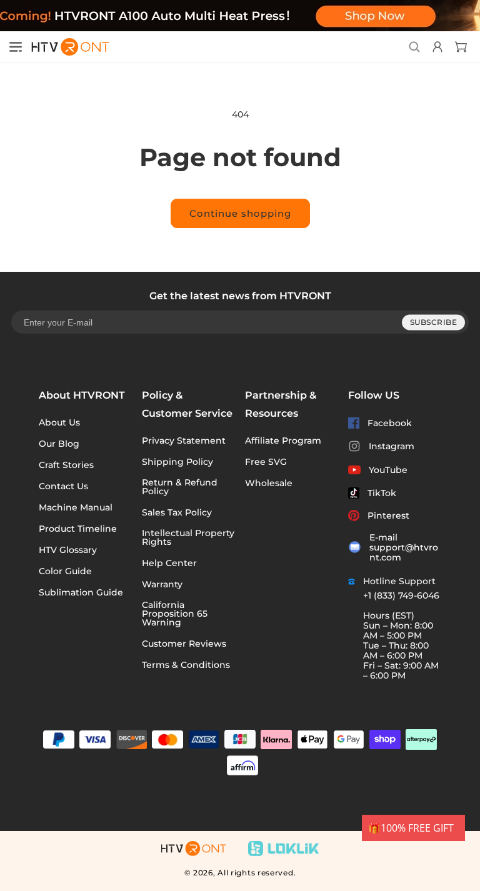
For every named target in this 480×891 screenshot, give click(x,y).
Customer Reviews (184, 643)
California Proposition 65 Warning (175, 613)
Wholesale (268, 483)
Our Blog (59, 443)
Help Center (169, 563)
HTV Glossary (68, 549)
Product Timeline (78, 528)
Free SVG (266, 461)
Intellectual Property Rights (188, 537)
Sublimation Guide (81, 592)
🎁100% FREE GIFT (411, 828)
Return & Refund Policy (180, 486)
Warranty (162, 584)
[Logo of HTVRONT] (66, 47)
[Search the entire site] (414, 46)
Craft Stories (66, 464)
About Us (59, 422)
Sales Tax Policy (177, 512)
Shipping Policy (177, 461)
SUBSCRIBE (434, 322)
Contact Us (63, 486)
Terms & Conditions (186, 664)
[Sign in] (436, 46)
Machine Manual (75, 507)
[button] (15, 46)
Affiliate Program (283, 440)
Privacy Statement (184, 440)
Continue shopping (240, 213)
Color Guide (65, 571)
